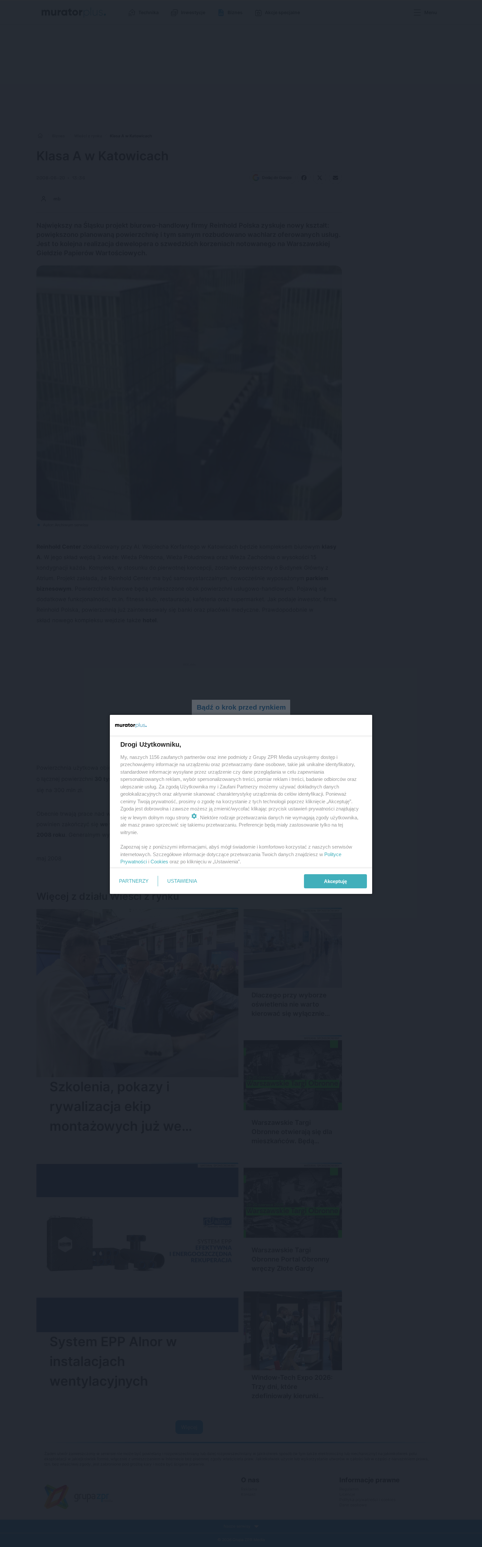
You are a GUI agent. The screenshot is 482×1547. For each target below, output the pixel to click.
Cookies (159, 861)
